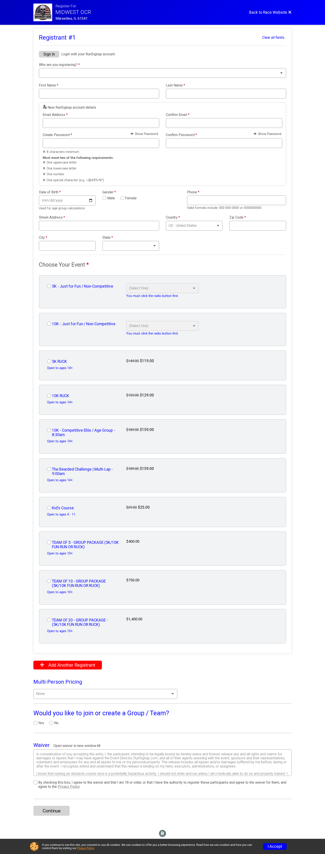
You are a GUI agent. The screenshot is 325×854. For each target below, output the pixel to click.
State (107, 238)
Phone (193, 192)
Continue (52, 811)
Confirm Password (181, 135)
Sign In (49, 54)
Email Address (55, 115)
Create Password (57, 135)
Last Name (175, 85)
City (43, 238)
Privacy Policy (69, 787)
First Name (48, 85)
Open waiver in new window (75, 746)
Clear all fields (273, 37)
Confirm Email (177, 115)
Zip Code (237, 217)
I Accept (275, 846)
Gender (109, 192)
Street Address (52, 217)
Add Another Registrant (71, 665)
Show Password (146, 134)
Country (173, 217)
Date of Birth (50, 192)
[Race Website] (44, 12)
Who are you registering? (59, 65)
